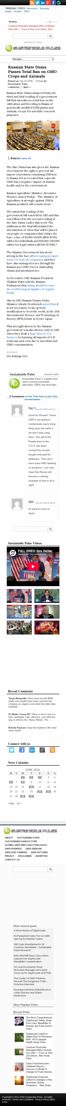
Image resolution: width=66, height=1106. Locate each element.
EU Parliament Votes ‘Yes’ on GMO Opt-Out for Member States (32, 937)
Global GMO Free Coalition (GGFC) (26, 844)
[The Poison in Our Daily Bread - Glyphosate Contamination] (19, 612)
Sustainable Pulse (18, 84)
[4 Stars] (14, 352)
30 (31, 796)
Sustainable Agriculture (21, 841)
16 (31, 787)
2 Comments (17, 396)
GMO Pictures (39, 852)
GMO (26, 11)
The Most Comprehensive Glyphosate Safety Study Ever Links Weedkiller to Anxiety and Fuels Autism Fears (39, 1023)
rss (32, 2)
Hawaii (8, 11)
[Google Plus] (42, 750)
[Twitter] (12, 750)
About (9, 837)
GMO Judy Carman (16, 852)
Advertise (41, 855)
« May (11, 803)
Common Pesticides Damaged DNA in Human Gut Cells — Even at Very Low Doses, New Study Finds (31, 29)
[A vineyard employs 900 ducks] (19, 627)
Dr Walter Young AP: (19, 714)
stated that (49, 304)
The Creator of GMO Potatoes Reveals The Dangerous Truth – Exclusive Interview (31, 981)
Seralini (18, 11)
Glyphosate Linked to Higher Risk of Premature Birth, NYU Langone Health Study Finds (39, 1038)
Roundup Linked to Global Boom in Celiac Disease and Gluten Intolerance (32, 992)
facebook (53, 2)
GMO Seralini (34, 848)
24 (40, 791)
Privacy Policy (42, 1099)
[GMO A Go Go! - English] (46, 627)
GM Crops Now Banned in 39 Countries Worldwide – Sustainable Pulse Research (32, 947)
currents (58, 2)
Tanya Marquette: (17, 698)
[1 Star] (8, 352)
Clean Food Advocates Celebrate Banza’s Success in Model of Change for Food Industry (39, 1067)
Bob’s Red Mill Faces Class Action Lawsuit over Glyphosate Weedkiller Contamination (31, 958)
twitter (37, 2)
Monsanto (32, 8)
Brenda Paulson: (17, 727)
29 (22, 796)
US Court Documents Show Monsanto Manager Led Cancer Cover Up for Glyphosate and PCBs (32, 969)
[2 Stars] (10, 352)
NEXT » (26, 87)
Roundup (44, 8)
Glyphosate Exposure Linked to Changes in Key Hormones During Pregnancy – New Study (39, 1081)
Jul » (18, 803)
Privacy (9, 855)
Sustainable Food (28, 837)
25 (48, 791)
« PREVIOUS (14, 87)
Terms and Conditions (23, 1099)
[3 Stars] (12, 352)
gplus (48, 2)
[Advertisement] (33, 365)
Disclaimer (25, 855)
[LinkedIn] (32, 750)
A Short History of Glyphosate (30, 930)
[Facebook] (22, 750)
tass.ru (26, 158)
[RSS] (52, 750)
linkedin (42, 2)
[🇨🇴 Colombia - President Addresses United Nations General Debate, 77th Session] (46, 596)
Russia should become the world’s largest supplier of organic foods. (31, 289)
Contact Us (12, 859)
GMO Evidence (13, 848)
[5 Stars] (16, 352)
